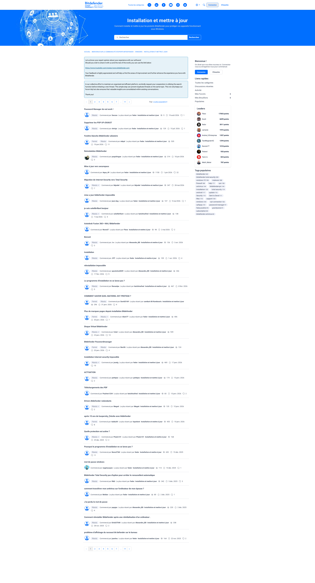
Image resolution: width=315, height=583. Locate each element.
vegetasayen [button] (108, 468)
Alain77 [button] (125, 317)
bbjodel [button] (116, 185)
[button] (160, 102)
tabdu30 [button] (114, 422)
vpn (221, 183)
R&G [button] (113, 481)
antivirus (201, 186)
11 (125, 102)
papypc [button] (114, 507)
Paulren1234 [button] (108, 394)
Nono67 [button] (106, 230)
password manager (217, 205)
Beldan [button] (105, 495)
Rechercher (194, 37)
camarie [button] (205, 130)
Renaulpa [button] (115, 286)
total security (218, 189)
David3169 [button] (124, 301)
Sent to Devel (215, 196)
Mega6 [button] (116, 406)
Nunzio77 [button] (205, 146)
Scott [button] (204, 119)
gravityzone (217, 208)
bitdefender (202, 174)
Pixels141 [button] (117, 437)
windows (201, 202)
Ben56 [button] (123, 347)
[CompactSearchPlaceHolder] (204, 5)
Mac (199, 199)
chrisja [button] (114, 129)
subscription (202, 211)
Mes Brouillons (213, 98)
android (200, 192)
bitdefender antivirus (205, 214)
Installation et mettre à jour (148, 115)
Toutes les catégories (204, 83)
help (212, 183)
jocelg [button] (116, 362)
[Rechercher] (117, 37)
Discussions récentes (204, 86)
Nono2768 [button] (116, 452)
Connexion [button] (201, 72)
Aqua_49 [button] (106, 172)
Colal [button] (116, 332)
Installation (202, 189)
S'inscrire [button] (216, 72)
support (210, 199)
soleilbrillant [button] (119, 214)
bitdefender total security (207, 177)
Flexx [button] (126, 230)
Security (200, 196)
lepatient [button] (136, 422)
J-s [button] (113, 242)
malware (217, 180)
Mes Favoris (213, 94)
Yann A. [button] (205, 157)
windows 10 (202, 180)
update (213, 192)
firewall (200, 183)
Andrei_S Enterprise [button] (209, 135)
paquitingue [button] (116, 157)
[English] (94, 5)
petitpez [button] (115, 378)
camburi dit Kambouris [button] (153, 301)
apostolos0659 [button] (117, 271)
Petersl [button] (204, 152)
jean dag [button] (115, 201)
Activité (198, 90)
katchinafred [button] (144, 214)
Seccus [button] (114, 115)
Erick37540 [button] (116, 523)
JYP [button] (113, 258)
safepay (200, 205)
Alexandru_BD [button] (134, 242)
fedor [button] (134, 115)
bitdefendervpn (217, 186)
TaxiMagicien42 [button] (208, 141)
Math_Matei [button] (206, 162)
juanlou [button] (115, 538)
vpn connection (217, 202)
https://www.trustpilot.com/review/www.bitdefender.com (107, 68)
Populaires (199, 101)
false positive (202, 208)
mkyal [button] (122, 141)
